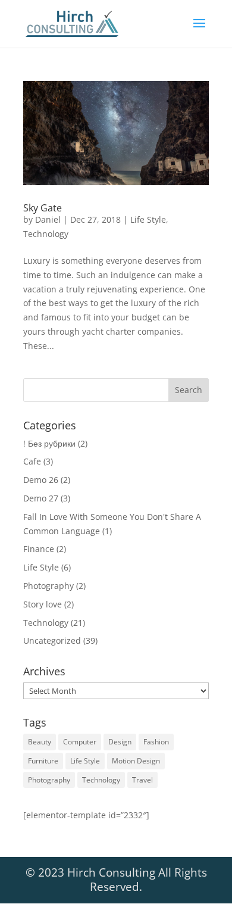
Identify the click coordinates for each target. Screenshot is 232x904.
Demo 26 (40, 479)
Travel (142, 780)
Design (119, 742)
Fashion (156, 742)
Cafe (32, 461)
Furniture (43, 761)
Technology (45, 233)
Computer (79, 742)
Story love (42, 604)
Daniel (48, 219)
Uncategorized (52, 640)
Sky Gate (42, 207)
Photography (48, 585)
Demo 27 (40, 498)
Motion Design (136, 761)
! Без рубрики (49, 443)
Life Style (148, 219)
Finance (38, 548)
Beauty (39, 742)
